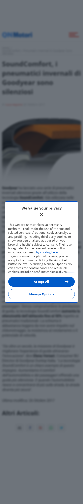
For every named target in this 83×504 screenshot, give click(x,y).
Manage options (41, 294)
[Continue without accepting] (41, 214)
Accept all (41, 282)
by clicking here (47, 252)
